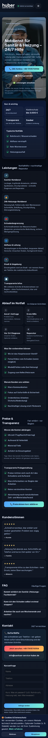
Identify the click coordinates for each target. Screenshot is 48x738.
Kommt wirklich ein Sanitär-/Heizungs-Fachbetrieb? (21, 593)
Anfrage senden (24, 706)
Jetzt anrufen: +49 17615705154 (24, 648)
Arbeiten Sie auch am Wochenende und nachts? (22, 613)
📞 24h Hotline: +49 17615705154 (24, 69)
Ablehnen (12, 734)
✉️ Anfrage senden (24, 76)
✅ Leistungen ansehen (24, 83)
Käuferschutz (32, 110)
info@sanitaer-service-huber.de (24, 655)
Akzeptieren (35, 734)
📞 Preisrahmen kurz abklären (24, 504)
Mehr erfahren (16, 729)
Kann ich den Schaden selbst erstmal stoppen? (21, 603)
